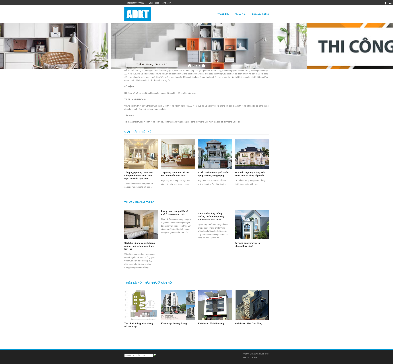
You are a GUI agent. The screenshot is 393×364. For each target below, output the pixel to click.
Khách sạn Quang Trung (174, 323)
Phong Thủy (240, 13)
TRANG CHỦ (223, 13)
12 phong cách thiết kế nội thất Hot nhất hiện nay (175, 174)
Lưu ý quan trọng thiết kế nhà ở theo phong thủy (174, 213)
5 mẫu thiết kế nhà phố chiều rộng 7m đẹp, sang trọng (213, 174)
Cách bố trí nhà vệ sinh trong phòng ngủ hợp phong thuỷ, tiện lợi (139, 245)
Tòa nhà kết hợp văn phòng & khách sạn (139, 325)
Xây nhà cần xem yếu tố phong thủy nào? (247, 244)
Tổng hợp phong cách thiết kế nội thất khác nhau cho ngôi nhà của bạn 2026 (138, 175)
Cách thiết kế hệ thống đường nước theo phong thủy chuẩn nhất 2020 (211, 216)
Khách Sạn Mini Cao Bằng (248, 323)
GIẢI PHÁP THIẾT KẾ (137, 132)
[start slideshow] (190, 65)
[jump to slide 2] (196, 65)
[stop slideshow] (203, 65)
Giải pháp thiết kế (260, 13)
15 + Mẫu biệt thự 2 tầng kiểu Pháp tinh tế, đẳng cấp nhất (250, 174)
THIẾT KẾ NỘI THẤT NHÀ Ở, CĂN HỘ (148, 282)
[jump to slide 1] (193, 65)
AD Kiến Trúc (263, 353)
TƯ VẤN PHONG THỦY (139, 202)
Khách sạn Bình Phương (211, 323)
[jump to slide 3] (199, 65)
